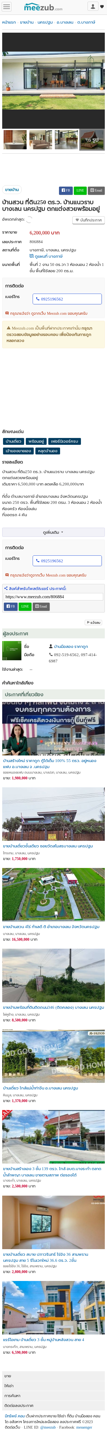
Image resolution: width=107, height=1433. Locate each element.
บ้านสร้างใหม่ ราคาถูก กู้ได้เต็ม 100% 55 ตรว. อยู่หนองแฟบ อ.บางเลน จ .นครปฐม (49, 763)
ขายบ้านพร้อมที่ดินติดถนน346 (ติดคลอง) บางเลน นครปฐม (53, 1007)
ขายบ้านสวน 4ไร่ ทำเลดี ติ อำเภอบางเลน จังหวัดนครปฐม (51, 927)
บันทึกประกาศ (90, 220)
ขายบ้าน (26, 22)
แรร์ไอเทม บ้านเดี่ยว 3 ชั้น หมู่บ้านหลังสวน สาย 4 (43, 1340)
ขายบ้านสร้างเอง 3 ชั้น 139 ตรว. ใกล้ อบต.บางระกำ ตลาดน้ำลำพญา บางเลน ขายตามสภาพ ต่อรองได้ (52, 1172)
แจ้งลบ (95, 623)
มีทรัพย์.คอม (15, 1416)
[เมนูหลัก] (7, 7)
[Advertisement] (53, 167)
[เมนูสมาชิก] (93, 6)
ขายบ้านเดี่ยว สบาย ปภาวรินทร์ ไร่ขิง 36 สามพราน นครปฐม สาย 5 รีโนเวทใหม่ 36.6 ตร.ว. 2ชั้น (45, 1257)
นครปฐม (45, 22)
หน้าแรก (9, 22)
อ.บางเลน (65, 22)
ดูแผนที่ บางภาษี (48, 256)
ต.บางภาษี (86, 22)
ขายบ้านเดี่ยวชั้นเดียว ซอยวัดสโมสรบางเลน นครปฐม (48, 846)
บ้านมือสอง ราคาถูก (71, 646)
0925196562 (52, 299)
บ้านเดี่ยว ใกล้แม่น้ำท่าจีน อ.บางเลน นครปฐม (40, 1088)
